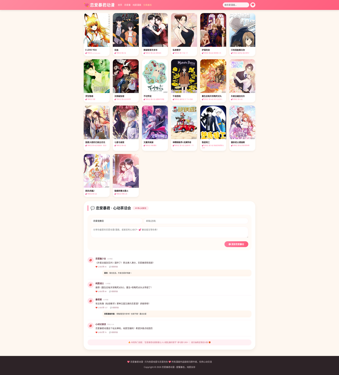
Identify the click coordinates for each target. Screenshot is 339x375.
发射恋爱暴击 (237, 244)
